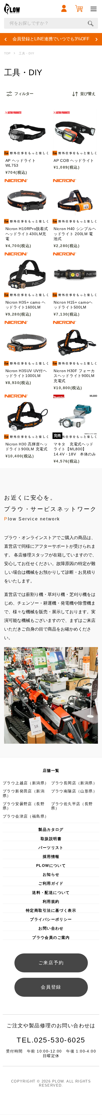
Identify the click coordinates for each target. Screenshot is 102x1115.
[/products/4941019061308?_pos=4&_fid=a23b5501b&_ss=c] (75, 201)
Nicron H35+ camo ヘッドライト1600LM (25, 304)
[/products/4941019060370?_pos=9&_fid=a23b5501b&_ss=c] (27, 416)
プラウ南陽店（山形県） (74, 791)
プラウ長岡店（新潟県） (74, 783)
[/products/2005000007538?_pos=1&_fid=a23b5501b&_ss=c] (27, 132)
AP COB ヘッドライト (74, 160)
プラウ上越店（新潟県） (26, 783)
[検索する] (90, 23)
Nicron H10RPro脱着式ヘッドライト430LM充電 (26, 234)
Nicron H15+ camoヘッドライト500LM (73, 304)
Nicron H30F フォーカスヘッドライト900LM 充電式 (74, 376)
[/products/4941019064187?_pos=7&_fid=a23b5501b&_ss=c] (27, 343)
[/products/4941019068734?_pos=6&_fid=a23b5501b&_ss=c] (75, 274)
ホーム (7, 53)
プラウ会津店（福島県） (26, 816)
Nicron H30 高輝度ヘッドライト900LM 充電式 (26, 446)
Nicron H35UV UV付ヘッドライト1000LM (26, 373)
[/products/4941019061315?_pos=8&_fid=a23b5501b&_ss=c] (75, 343)
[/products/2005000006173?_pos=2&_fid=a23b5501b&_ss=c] (75, 132)
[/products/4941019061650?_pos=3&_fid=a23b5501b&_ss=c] (27, 201)
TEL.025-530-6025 (51, 1040)
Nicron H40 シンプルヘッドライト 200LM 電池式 (75, 234)
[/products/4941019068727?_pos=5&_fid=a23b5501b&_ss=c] (27, 274)
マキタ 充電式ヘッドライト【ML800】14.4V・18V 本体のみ (75, 449)
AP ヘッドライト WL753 (20, 163)
